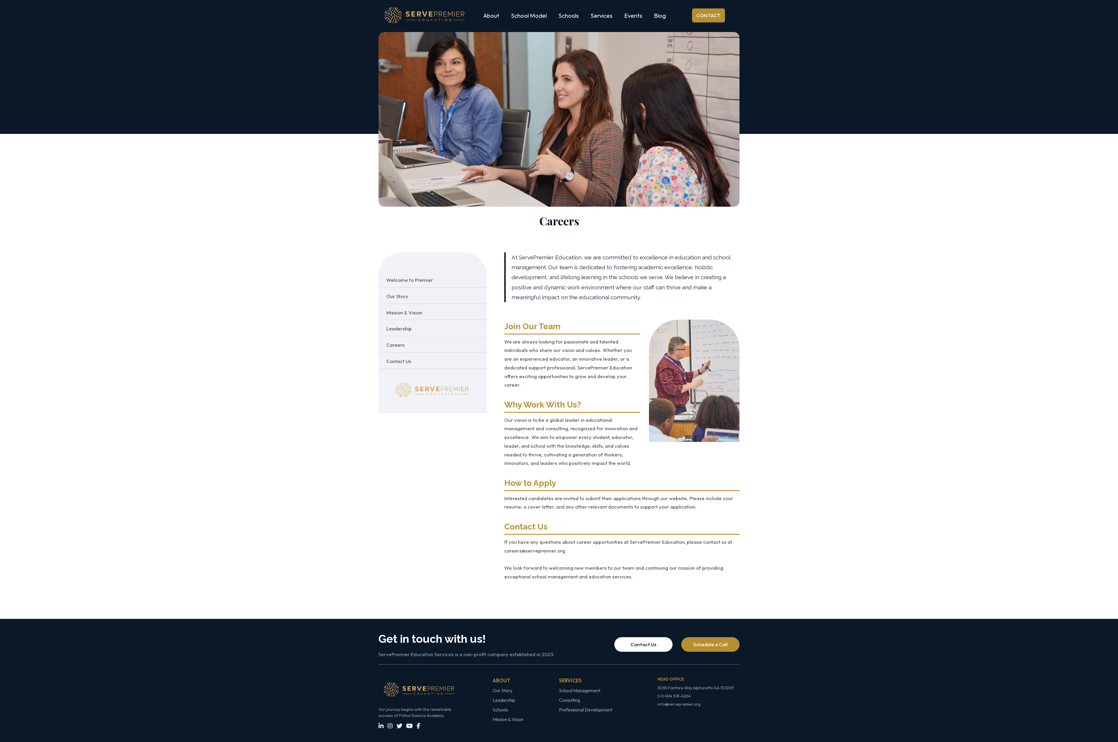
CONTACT (708, 15)
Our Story (502, 690)
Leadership (504, 700)
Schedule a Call (710, 644)
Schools (500, 710)
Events (633, 15)
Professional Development (585, 710)
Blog (660, 15)
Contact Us (643, 644)
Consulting (569, 700)
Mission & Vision (508, 719)
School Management (579, 690)
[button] (491, 16)
